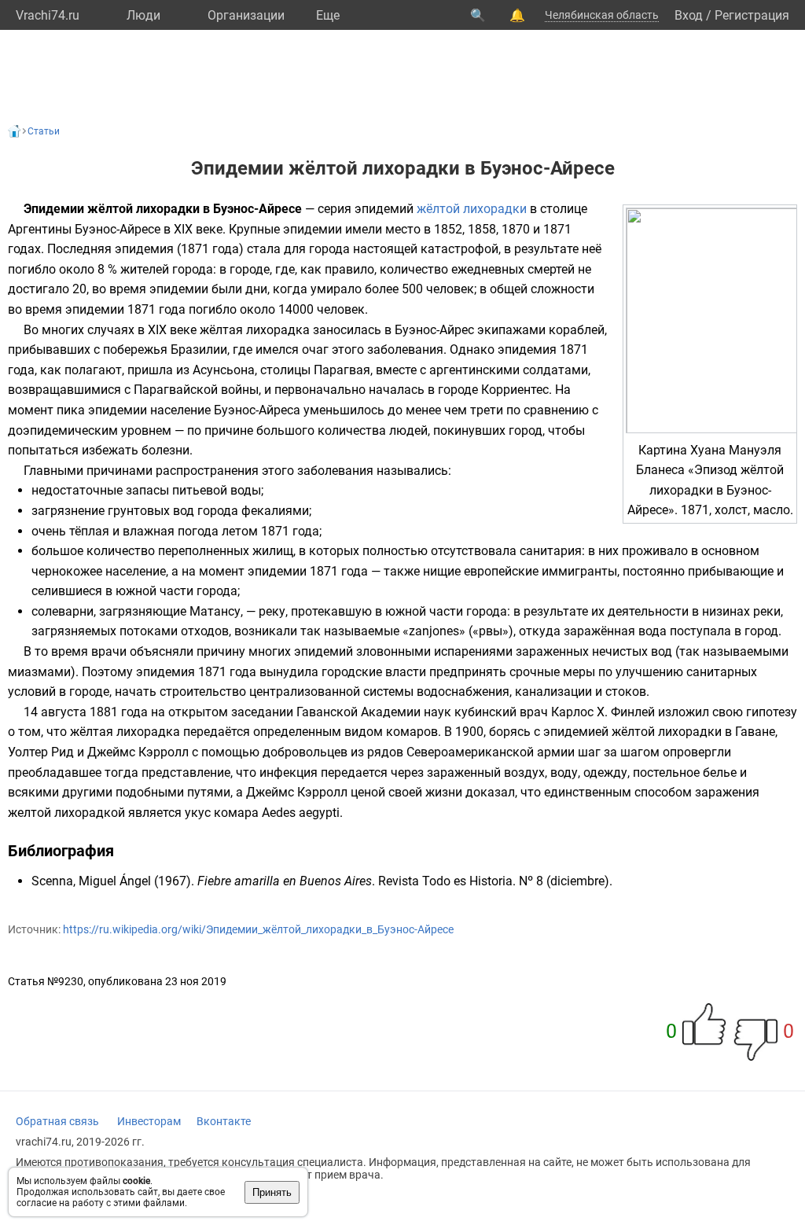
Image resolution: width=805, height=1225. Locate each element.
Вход (689, 15)
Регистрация (752, 15)
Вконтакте (224, 1121)
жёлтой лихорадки (472, 208)
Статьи (44, 131)
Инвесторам (149, 1121)
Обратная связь (57, 1121)
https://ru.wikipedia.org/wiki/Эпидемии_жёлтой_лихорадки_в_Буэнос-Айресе (258, 929)
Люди (143, 15)
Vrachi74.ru (47, 15)
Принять (272, 1192)
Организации (246, 15)
